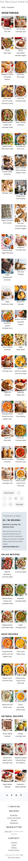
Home (3, 7)
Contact (14, 842)
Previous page (9, 493)
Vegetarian (10, 7)
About (14, 845)
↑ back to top (14, 806)
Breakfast (14, 815)
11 (10, 504)
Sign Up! (8, 831)
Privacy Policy (14, 850)
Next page (19, 504)
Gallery (14, 847)
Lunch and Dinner (14, 818)
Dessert (14, 820)
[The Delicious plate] (14, 2)
